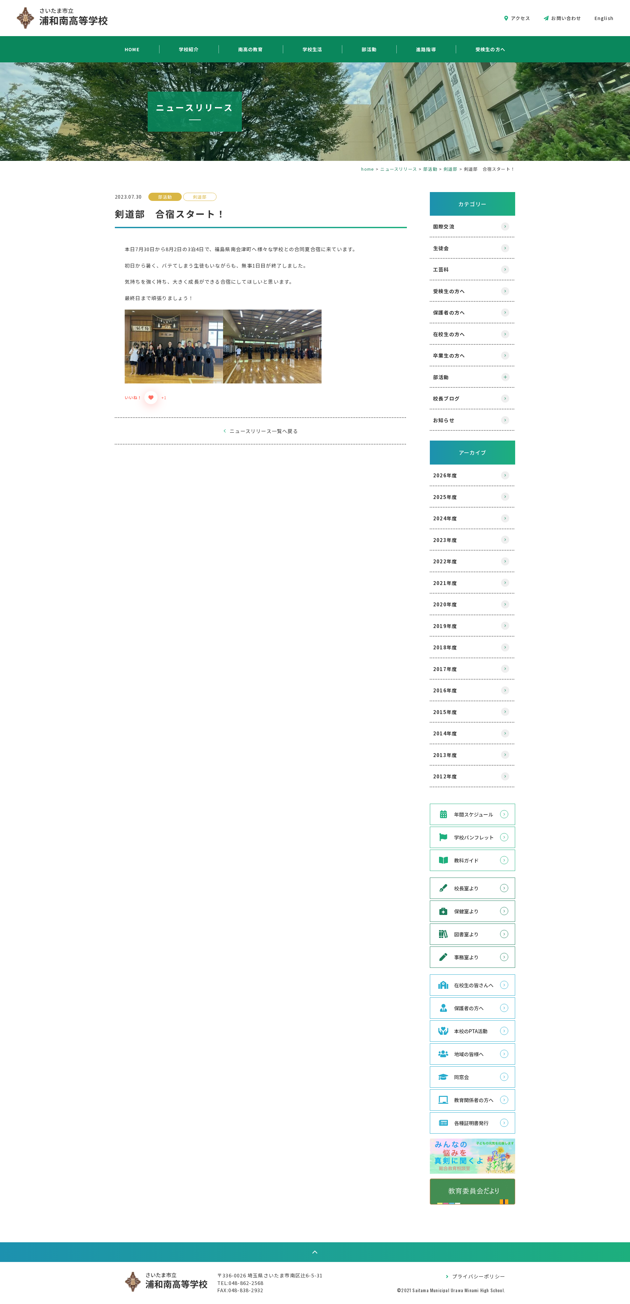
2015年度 (445, 711)
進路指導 (426, 49)
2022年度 (445, 561)
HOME (132, 49)
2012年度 (445, 776)
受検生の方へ (490, 49)
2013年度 (445, 754)
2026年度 (445, 475)
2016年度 (445, 690)
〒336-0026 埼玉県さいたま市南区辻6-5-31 (270, 1275)
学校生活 (313, 49)
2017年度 (445, 668)
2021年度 (445, 582)
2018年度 (445, 647)
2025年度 (445, 496)
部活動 (369, 49)
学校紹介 (189, 49)
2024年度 (445, 518)
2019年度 (445, 625)
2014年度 (445, 733)
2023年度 (445, 539)
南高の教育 (250, 49)
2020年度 (445, 604)
